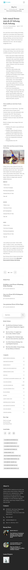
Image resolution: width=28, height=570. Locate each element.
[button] (23, 315)
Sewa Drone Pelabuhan (9, 405)
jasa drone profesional (11, 446)
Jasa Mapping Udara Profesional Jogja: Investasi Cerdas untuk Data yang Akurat (15, 337)
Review (5, 395)
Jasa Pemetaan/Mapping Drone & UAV (12, 378)
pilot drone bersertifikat (12, 455)
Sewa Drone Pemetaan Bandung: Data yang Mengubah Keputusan (14, 342)
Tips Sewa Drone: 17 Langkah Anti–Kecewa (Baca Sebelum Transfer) (14, 332)
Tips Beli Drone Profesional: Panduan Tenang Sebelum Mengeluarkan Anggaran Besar (15, 327)
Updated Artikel (7, 412)
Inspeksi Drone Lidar (8, 371)
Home (5, 9)
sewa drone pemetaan (10, 465)
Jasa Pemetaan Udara (10, 449)
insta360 (5, 375)
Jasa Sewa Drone (7, 381)
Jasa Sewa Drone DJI (13, 9)
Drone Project (7, 365)
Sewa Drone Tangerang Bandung (10, 26)
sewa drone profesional (11, 468)
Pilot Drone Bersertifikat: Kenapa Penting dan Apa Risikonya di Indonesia (15, 347)
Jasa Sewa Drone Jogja (8, 388)
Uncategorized (7, 409)
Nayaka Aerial (8, 452)
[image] (7, 2)
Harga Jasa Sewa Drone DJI (9, 368)
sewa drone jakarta (10, 462)
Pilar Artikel (6, 392)
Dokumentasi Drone (8, 361)
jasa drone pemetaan (10, 443)
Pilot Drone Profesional (11, 458)
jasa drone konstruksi (11, 439)
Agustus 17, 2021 (20, 26)
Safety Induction (7, 398)
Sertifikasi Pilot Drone (9, 402)
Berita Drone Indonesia (9, 358)
